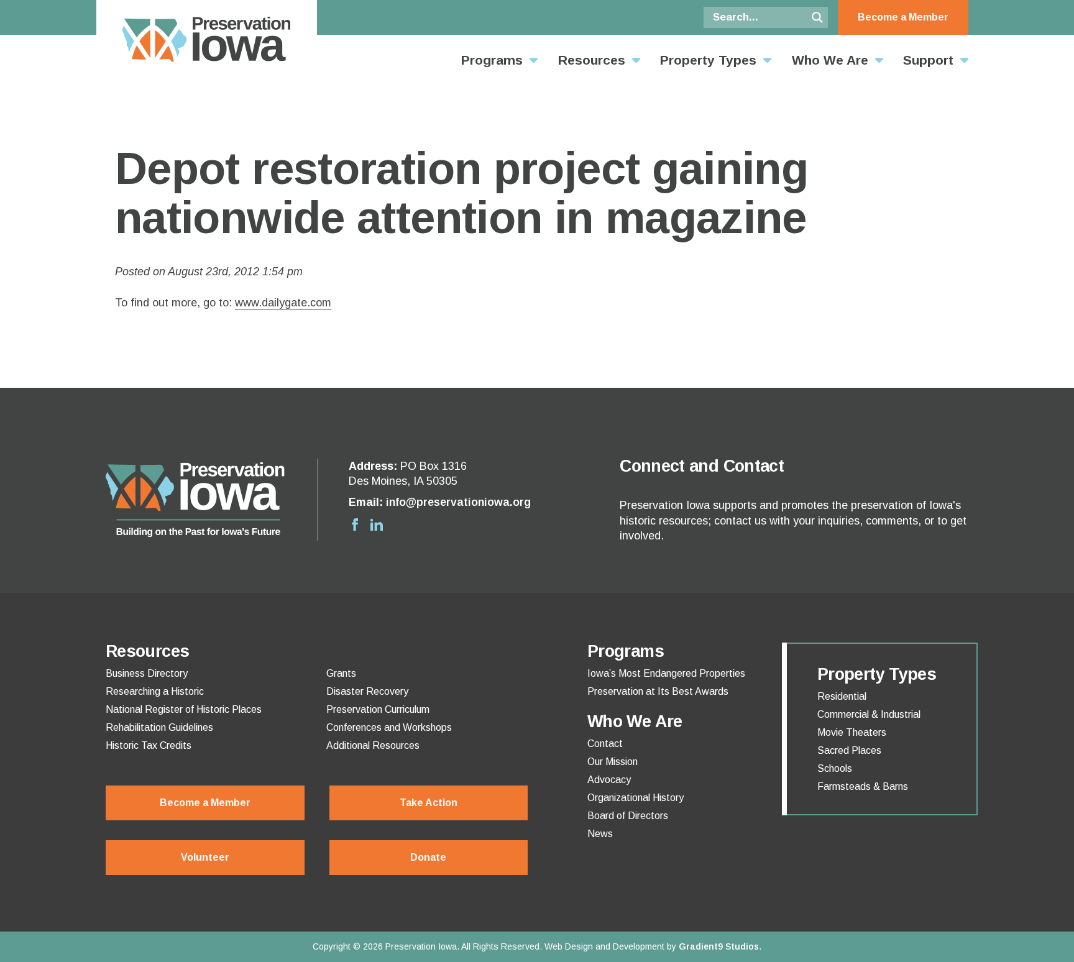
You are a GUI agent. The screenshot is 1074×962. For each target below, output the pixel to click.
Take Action (428, 802)
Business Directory (147, 674)
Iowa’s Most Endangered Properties (666, 674)
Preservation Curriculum (377, 710)
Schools (834, 769)
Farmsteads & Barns (862, 787)
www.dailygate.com (283, 302)
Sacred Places (849, 751)
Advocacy (609, 780)
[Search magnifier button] (817, 17)
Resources (591, 59)
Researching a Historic (155, 692)
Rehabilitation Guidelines (159, 728)
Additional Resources (373, 746)
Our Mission (612, 762)
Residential (841, 697)
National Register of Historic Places (184, 710)
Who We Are (830, 59)
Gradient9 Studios (719, 946)
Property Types (708, 59)
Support (928, 59)
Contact (605, 744)
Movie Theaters (851, 733)
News (600, 834)
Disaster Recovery (367, 692)
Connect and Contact (702, 466)
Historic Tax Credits (148, 746)
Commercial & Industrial (868, 715)
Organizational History (635, 798)
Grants (341, 674)
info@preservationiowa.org (458, 502)
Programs (492, 59)
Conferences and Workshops (389, 728)
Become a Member (903, 17)
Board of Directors (627, 816)
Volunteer (205, 857)
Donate (428, 857)
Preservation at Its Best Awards (657, 692)
